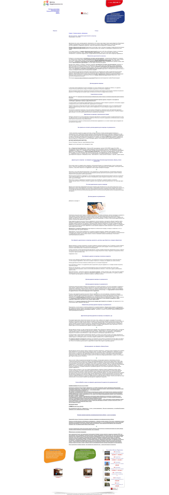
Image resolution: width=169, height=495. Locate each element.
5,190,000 (58, 477)
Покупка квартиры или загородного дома (85, 451)
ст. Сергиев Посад (117, 472)
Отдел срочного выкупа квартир (114, 16)
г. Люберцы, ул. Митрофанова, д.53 (117, 484)
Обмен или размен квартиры (82, 454)
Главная (70, 33)
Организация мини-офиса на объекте (54, 454)
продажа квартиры (76, 494)
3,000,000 (117, 465)
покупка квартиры (70, 494)
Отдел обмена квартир (112, 19)
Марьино (59, 468)
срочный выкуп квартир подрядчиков (72, 493)
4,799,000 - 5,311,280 (116, 459)
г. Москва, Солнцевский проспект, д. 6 (117, 479)
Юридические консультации (82, 457)
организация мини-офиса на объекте (84, 493)
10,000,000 (87, 477)
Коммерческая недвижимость (53, 11)
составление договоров (104, 493)
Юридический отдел (111, 21)
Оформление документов (51, 457)
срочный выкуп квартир (89, 494)
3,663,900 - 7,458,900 (116, 454)
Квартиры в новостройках (53, 8)
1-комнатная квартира (58, 476)
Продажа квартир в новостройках (53, 451)
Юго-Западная (118, 477)
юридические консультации (97, 494)
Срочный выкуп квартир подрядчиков (54, 453)
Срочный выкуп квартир (81, 456)
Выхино (117, 483)
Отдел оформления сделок (113, 18)
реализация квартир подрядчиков (60, 493)
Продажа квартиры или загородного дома (85, 453)
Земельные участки (55, 10)
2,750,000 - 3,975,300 (116, 470)
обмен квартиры (82, 494)
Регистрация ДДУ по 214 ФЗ (52, 456)
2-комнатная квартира (87, 476)
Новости (57, 13)
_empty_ (57, 12)
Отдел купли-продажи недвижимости (115, 15)
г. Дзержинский (88, 468)
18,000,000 (117, 480)
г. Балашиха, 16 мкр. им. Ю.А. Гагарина (117, 453)
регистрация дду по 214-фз (94, 493)
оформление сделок (111, 493)
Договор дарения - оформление (80, 33)
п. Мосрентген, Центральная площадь (117, 458)
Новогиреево (117, 451)
